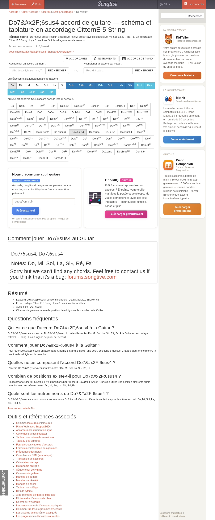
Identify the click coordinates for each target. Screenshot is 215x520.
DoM (76, 112)
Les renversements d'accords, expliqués (39, 505)
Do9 (14, 158)
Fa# (22, 91)
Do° (53, 106)
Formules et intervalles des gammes (36, 448)
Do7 (87, 112)
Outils (38, 4)
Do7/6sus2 (42, 132)
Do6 (39, 112)
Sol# (32, 91)
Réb (81, 85)
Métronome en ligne (27, 466)
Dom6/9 (140, 151)
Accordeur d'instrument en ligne (34, 430)
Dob (71, 85)
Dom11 (129, 145)
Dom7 (29, 125)
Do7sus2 (110, 132)
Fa (37, 85)
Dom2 (28, 112)
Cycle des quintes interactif (31, 433)
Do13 (28, 158)
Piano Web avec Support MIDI (33, 426)
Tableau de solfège (27, 487)
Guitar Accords (29, 11)
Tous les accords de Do (21, 408)
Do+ (32, 106)
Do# (139, 85)
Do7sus (60, 138)
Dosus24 (120, 106)
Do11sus (107, 151)
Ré (20, 85)
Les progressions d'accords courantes (37, 516)
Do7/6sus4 (60, 132)
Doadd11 (43, 158)
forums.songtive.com (92, 277)
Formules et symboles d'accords (34, 444)
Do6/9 (63, 112)
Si (62, 85)
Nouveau (20, 4)
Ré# (149, 85)
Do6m (50, 112)
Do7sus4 (94, 132)
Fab (100, 85)
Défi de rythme (24, 491)
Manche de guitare (27, 476)
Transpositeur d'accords (29, 458)
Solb (110, 85)
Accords (13, 11)
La (54, 85)
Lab (120, 85)
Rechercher (57, 70)
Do (12, 85)
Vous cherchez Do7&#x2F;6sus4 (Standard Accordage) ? (41, 51)
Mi (29, 85)
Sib (130, 85)
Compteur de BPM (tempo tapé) (34, 455)
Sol (46, 85)
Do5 (107, 106)
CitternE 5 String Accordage (57, 11)
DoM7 (14, 125)
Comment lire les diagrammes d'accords (39, 509)
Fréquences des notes (29, 451)
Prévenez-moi (25, 210)
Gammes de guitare (27, 473)
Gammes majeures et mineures (34, 423)
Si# (51, 91)
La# (42, 91)
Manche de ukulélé (27, 480)
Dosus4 (94, 106)
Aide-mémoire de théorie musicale (35, 494)
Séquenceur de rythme (29, 469)
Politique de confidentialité (172, 516)
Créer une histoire (182, 75)
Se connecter (196, 4)
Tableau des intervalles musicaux (35, 437)
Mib (91, 85)
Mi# (12, 91)
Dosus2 (64, 106)
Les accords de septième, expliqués (36, 512)
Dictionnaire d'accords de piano (34, 498)
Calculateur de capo (27, 462)
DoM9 (15, 151)
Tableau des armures (28, 440)
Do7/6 (27, 132)
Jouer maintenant (182, 139)
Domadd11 (60, 158)
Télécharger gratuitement (126, 213)
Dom (22, 106)
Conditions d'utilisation (171, 513)
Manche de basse (26, 484)
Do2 (132, 106)
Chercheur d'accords (28, 502)
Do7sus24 (126, 132)
